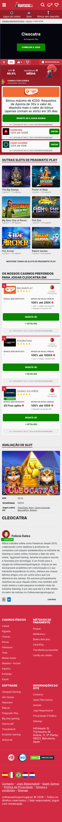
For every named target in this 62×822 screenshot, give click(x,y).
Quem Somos (50, 783)
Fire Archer (8, 251)
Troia (4, 652)
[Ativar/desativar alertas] (42, 5)
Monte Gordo (9, 657)
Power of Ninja (40, 189)
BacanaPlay (23, 510)
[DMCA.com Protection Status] (42, 758)
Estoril (5, 679)
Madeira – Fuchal (11, 663)
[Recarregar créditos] (11, 62)
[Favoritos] (56, 5)
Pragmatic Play (32, 39)
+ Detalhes (31, 323)
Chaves (6, 636)
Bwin (31, 507)
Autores (37, 705)
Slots (29, 16)
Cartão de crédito (42, 655)
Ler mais (52, 599)
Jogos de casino (12, 16)
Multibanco (39, 633)
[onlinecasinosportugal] (24, 5)
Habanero (7, 702)
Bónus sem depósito (48, 16)
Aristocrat (7, 739)
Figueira (6, 631)
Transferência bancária (45, 649)
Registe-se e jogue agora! (31, 118)
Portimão (7, 673)
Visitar (54, 131)
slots (29, 21)
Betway (33, 510)
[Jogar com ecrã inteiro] (4, 62)
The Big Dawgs (10, 189)
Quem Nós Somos (42, 699)
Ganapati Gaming (11, 691)
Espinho (6, 668)
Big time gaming (11, 718)
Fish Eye (36, 220)
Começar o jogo (31, 47)
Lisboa (5, 625)
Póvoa (5, 641)
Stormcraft (8, 723)
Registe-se (31, 317)
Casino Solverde (42, 507)
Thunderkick (9, 729)
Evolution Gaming (11, 734)
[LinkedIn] (9, 599)
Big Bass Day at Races (14, 220)
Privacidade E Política (44, 715)
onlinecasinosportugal (13, 21)
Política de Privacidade (18, 787)
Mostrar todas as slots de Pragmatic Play (31, 261)
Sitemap (37, 721)
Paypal (37, 628)
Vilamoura (7, 647)
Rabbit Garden (40, 251)
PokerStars (23, 507)
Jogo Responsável (43, 710)
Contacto (38, 694)
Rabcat (6, 707)
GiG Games (8, 697)
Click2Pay (38, 644)
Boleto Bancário (41, 639)
